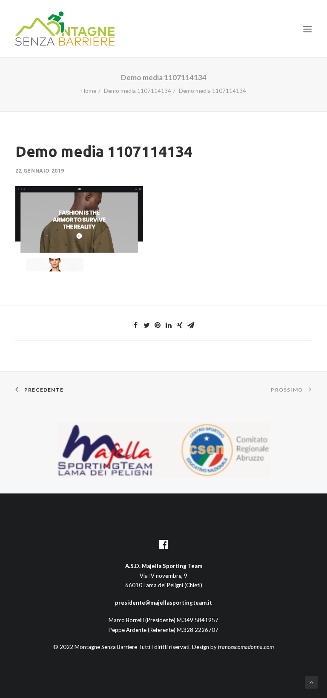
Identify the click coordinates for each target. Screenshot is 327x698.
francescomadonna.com (246, 646)
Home (88, 90)
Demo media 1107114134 (137, 90)
